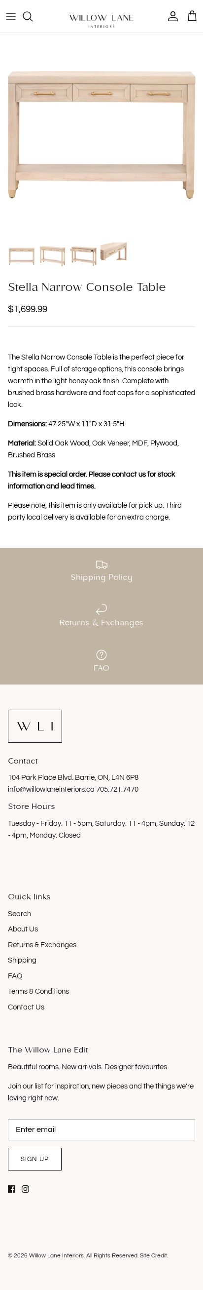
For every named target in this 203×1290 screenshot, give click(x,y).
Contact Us (26, 1007)
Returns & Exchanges (42, 945)
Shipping (22, 960)
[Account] (170, 16)
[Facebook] (11, 1189)
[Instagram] (25, 1189)
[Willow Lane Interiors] (101, 21)
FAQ (15, 976)
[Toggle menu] (11, 16)
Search (19, 914)
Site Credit (153, 1255)
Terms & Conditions (38, 991)
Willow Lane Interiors (56, 1255)
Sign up (35, 1159)
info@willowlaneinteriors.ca (52, 789)
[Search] (32, 16)
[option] (101, 135)
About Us (23, 929)
